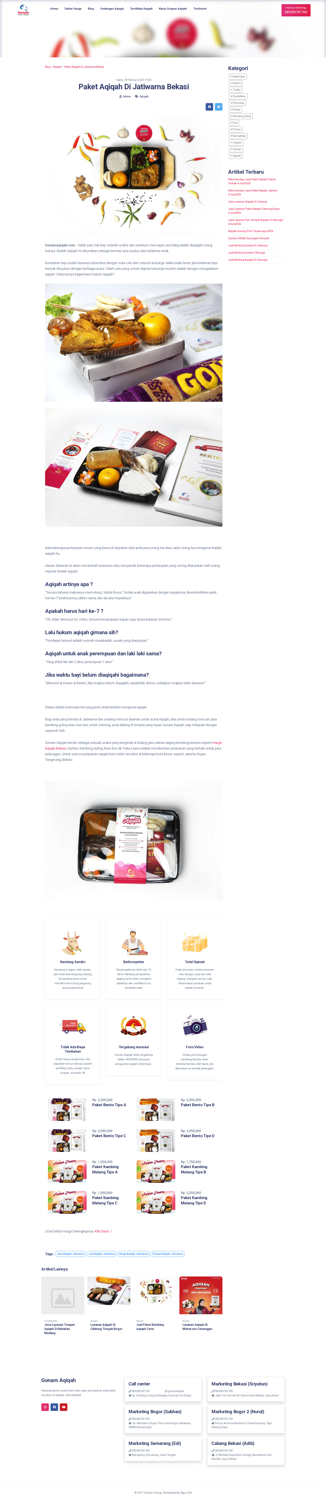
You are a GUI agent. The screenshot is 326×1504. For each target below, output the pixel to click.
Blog (91, 8)
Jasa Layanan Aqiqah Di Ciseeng (247, 201)
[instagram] (45, 1407)
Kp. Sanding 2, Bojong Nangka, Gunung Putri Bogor (161, 1395)
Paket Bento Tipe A (109, 1105)
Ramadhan (239, 135)
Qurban (236, 149)
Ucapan (237, 142)
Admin (127, 96)
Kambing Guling (241, 116)
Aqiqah (57, 66)
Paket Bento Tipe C (109, 1136)
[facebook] (209, 107)
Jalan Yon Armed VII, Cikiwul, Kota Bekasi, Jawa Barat (247, 1395)
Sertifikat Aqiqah (141, 8)
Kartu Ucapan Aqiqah (173, 8)
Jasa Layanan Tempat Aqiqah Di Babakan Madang (59, 1329)
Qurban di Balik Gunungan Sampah (248, 238)
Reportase (238, 76)
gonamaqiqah (175, 1391)
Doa (234, 122)
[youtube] (63, 1407)
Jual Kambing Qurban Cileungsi (246, 252)
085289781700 (140, 1391)
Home (54, 8)
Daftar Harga (73, 8)
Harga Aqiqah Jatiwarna (133, 1253)
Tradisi (236, 89)
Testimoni (200, 8)
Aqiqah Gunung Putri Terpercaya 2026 (250, 231)
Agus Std (186, 1492)
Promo (236, 129)
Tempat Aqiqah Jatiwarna (167, 1253)
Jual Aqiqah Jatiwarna (101, 1253)
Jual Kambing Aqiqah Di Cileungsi (248, 259)
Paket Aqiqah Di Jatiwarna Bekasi (84, 66)
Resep (236, 109)
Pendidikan (239, 96)
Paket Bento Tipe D (198, 1136)
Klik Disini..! (103, 1231)
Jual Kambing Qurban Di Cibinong (248, 245)
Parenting (238, 102)
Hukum (236, 83)
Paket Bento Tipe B (198, 1105)
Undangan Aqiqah (112, 8)
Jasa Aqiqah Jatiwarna (70, 1253)
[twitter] (218, 107)
